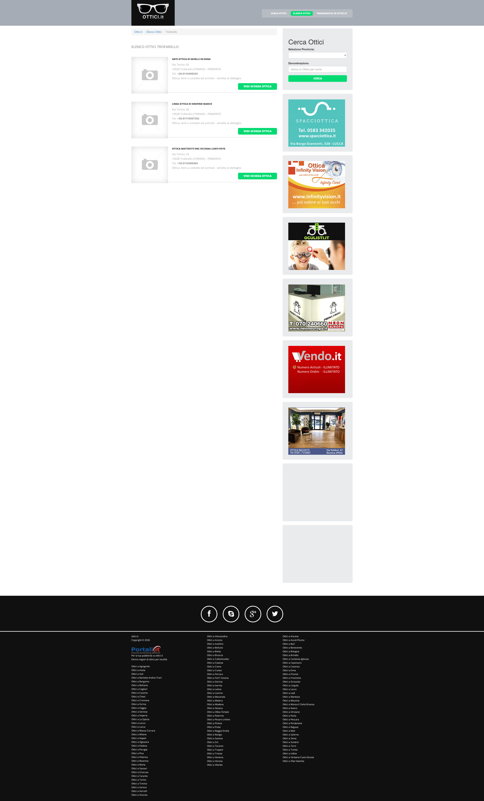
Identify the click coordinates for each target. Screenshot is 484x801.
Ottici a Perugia (139, 749)
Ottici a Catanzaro (292, 662)
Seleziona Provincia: (301, 49)
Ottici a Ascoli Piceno (293, 640)
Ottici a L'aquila (291, 685)
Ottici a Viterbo (215, 764)
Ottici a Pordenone (292, 723)
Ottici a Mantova (291, 696)
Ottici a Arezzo (214, 640)
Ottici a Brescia (215, 655)
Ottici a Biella (214, 651)
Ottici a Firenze (290, 674)
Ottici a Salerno (291, 734)
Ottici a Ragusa (290, 727)
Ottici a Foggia (138, 708)
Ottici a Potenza (139, 757)
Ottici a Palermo (215, 715)
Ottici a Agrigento (140, 666)
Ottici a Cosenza (291, 666)
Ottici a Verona (215, 761)
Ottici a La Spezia (140, 719)
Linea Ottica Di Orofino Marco (192, 103)
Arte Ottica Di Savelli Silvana (191, 59)
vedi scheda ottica (257, 86)
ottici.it (134, 636)
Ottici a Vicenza (139, 794)
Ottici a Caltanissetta (218, 659)
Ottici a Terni (289, 746)
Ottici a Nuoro (290, 708)
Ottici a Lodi (289, 693)
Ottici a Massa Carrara (143, 730)
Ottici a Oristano (291, 711)
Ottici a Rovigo (214, 734)
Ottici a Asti (137, 674)
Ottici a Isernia (214, 685)
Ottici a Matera (215, 700)
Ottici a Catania (215, 662)
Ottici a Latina (214, 689)
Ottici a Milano (139, 734)
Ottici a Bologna (291, 651)
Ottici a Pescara (291, 719)
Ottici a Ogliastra (140, 742)
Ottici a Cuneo (214, 670)
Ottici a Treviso (139, 783)
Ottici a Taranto (139, 776)
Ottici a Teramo (215, 746)
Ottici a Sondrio (291, 742)
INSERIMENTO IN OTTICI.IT (332, 13)
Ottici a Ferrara (215, 674)
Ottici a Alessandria (217, 636)
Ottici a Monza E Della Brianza (298, 704)
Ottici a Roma (138, 764)
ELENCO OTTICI (301, 13)
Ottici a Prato (214, 727)
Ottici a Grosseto (291, 681)
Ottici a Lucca (138, 726)
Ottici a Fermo (138, 704)
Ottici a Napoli (138, 738)
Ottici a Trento (290, 749)
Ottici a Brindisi (291, 655)
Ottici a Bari (289, 643)
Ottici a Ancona (291, 636)
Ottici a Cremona (140, 700)
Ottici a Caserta (139, 692)
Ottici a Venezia (215, 757)
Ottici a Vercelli (139, 791)
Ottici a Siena (289, 738)
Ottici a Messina (291, 700)
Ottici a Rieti (289, 730)
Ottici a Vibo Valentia (293, 761)
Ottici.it (138, 32)
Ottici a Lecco (138, 723)
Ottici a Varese (139, 787)
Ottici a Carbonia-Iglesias (296, 659)
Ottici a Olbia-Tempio (218, 711)
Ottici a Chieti (138, 696)
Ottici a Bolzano (139, 685)
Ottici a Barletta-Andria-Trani (146, 677)
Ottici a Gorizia (215, 681)
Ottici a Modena (215, 704)
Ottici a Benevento (292, 647)
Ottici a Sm (212, 742)
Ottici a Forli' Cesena (218, 677)
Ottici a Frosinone (292, 677)
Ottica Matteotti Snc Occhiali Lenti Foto (198, 148)
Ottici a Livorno (215, 693)
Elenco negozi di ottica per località (149, 659)
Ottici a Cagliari (139, 689)
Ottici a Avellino (215, 643)
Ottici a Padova (139, 745)
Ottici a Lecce (290, 689)
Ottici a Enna (289, 670)
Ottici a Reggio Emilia (218, 730)
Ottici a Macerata (216, 696)
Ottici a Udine (290, 753)
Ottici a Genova (139, 711)
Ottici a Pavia (289, 715)
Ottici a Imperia (139, 715)
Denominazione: (298, 63)
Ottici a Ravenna (139, 760)
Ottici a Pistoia (214, 723)
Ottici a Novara (215, 708)
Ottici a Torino (138, 779)
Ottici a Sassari (139, 768)
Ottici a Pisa (137, 753)
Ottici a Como (214, 666)
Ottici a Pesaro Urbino (218, 719)
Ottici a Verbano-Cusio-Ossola (298, 757)
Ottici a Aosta (138, 670)
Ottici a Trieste (214, 753)
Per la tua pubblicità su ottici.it (147, 655)
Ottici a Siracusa (139, 772)
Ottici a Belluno (215, 647)
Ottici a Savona (215, 738)
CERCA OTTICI (279, 13)
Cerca (317, 78)
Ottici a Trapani (215, 749)
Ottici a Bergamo (140, 681)
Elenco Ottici (154, 32)
